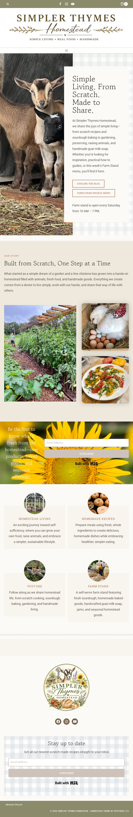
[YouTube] (73, 4)
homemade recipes (98, 518)
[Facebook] (60, 4)
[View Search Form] (7, 4)
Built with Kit (86, 463)
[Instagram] (66, 4)
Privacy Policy (14, 805)
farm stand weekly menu (93, 193)
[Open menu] (66, 50)
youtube (34, 586)
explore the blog (88, 183)
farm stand (98, 586)
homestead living (35, 518)
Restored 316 (121, 811)
